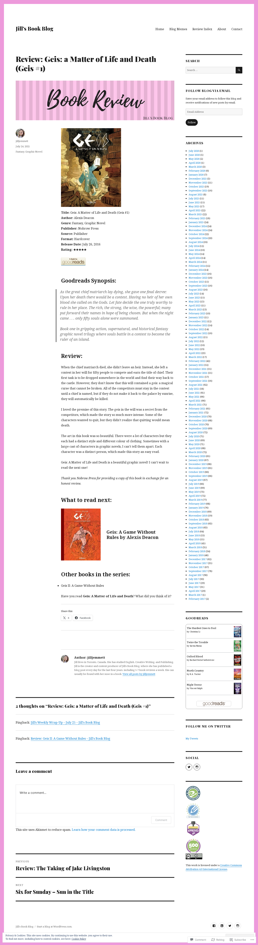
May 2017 (194, 587)
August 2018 (196, 527)
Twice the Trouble (197, 642)
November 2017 (198, 563)
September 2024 (198, 238)
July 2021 (194, 388)
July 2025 (194, 198)
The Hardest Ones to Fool (201, 628)
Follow (192, 122)
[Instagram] (237, 926)
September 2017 (198, 571)
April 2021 (195, 400)
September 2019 (198, 476)
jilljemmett (22, 141)
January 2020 (196, 460)
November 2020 (198, 420)
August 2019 (196, 480)
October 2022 (196, 329)
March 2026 (195, 166)
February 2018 (197, 551)
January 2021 (196, 412)
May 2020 (194, 444)
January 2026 (196, 174)
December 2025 (198, 178)
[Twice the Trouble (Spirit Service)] (237, 645)
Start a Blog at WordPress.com (54, 926)
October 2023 (196, 281)
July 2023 (194, 293)
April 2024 (195, 258)
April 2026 (195, 162)
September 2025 (198, 190)
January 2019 (196, 507)
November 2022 (198, 325)
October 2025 (196, 186)
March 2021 (195, 404)
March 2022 (195, 357)
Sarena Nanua (196, 645)
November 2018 (198, 515)
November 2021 (198, 373)
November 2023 (198, 277)
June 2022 (194, 345)
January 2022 (196, 365)
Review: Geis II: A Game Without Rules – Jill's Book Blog (70, 738)
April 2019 (195, 495)
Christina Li (195, 631)
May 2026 (194, 158)
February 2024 (197, 265)
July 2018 (194, 531)
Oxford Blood (195, 656)
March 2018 (195, 547)
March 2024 (195, 262)
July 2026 (194, 151)
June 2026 (194, 154)
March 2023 (195, 309)
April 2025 (195, 210)
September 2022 (198, 333)
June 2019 (194, 487)
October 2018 (196, 519)
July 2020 (194, 436)
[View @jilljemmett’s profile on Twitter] (189, 767)
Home (159, 29)
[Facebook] (214, 926)
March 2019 (195, 499)
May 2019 (194, 491)
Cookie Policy (79, 938)
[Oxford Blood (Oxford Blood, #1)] (237, 659)
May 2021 (194, 396)
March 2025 (195, 214)
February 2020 (197, 456)
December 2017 (198, 559)
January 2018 (196, 555)
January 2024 (196, 269)
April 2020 (195, 448)
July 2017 (194, 579)
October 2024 (196, 234)
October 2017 (196, 567)
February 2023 (197, 313)
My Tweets (192, 738)
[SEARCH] (239, 70)
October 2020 (196, 424)
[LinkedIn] (222, 926)
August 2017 (196, 575)
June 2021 (194, 392)
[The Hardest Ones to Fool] (237, 631)
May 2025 (194, 206)
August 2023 (196, 289)
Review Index (202, 29)
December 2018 (198, 511)
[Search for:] (211, 70)
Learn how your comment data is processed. (104, 830)
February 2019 (197, 503)
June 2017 (194, 583)
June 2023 (194, 297)
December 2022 (198, 321)
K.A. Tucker (195, 674)
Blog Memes (178, 29)
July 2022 (194, 341)
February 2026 (197, 170)
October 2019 (196, 472)
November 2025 (198, 182)
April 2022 (195, 353)
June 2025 (194, 202)
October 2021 (196, 376)
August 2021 (196, 384)
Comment (161, 820)
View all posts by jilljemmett (139, 674)
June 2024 (194, 250)
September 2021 (198, 380)
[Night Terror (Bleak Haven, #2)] (237, 688)
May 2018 (194, 539)
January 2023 (196, 317)
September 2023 (198, 285)
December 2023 (198, 273)
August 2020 (196, 432)
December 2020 (198, 416)
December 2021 (198, 369)
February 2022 (197, 361)
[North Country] (237, 674)
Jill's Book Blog (34, 28)
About (221, 29)
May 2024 (194, 254)
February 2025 (197, 218)
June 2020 (194, 440)
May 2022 (194, 349)
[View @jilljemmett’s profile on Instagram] (197, 767)
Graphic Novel (33, 151)
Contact (236, 29)
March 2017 (195, 595)
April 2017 (195, 591)
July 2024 (194, 246)
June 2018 (194, 535)
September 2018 (198, 523)
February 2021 (197, 408)
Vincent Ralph (196, 688)
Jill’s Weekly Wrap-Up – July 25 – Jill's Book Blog (65, 722)
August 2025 (196, 194)
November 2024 (198, 230)
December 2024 (198, 226)
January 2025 (196, 222)
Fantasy (20, 151)
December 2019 (198, 464)
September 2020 (198, 428)
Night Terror (194, 684)
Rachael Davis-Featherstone (202, 660)
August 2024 (196, 242)
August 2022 (196, 337)
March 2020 (195, 452)
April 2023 (195, 305)
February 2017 (197, 598)
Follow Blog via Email (208, 91)
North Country (195, 670)
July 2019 (194, 484)
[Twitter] (229, 926)
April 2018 (195, 543)
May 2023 (194, 301)
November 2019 (198, 468)
